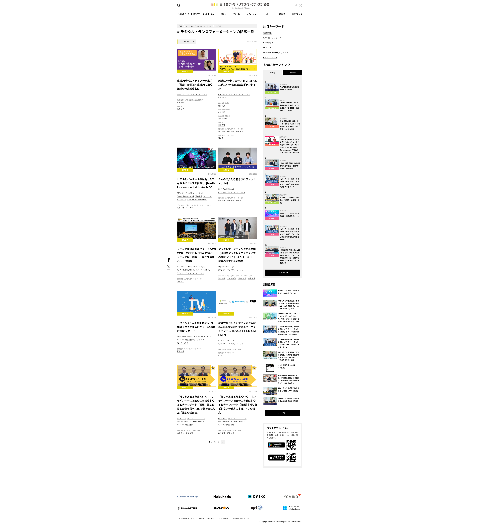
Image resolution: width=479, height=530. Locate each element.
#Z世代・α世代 (192, 199)
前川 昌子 (230, 131)
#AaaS (231, 189)
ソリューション (252, 14)
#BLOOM (267, 47)
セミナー (268, 14)
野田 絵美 (180, 351)
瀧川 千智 (221, 131)
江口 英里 (189, 208)
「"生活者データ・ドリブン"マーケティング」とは (195, 14)
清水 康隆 (221, 278)
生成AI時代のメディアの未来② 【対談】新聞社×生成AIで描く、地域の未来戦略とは (196, 84)
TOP (180, 26)
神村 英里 (221, 125)
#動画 (184, 336)
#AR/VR (201, 199)
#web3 (205, 270)
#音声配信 (198, 196)
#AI (178, 94)
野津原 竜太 (242, 278)
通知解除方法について (241, 519)
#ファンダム (268, 43)
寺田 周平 (230, 201)
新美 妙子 (180, 109)
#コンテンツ (222, 97)
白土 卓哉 (251, 278)
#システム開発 (223, 189)
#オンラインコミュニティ (196, 267)
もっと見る (281, 273)
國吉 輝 (238, 201)
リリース (236, 14)
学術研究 (282, 14)
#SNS (220, 94)
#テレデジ (196, 340)
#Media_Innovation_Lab (185, 196)
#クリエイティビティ (272, 38)
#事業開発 (267, 33)
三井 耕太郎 (231, 278)
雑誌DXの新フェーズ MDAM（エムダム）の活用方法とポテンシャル (237, 84)
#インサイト (181, 267)
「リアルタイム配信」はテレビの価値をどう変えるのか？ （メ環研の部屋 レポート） (196, 327)
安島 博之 (239, 131)
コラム (223, 14)
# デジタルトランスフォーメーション (199, 26)
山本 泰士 (180, 281)
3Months (292, 73)
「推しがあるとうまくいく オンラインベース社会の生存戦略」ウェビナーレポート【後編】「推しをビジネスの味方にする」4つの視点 (237, 404)
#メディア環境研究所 (185, 270)
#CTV (203, 340)
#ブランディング (270, 57)
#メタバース (207, 196)
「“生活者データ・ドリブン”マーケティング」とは (195, 519)
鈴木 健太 (221, 201)
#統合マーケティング (226, 267)
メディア (219, 26)
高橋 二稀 (180, 208)
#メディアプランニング (226, 340)
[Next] (223, 442)
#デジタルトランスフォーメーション (193, 94)
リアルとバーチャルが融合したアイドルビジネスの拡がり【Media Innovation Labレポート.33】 (196, 183)
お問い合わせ (297, 14)
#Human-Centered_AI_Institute (275, 52)
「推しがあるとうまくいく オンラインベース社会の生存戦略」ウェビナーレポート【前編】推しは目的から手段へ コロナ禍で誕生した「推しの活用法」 (196, 404)
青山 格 (221, 138)
